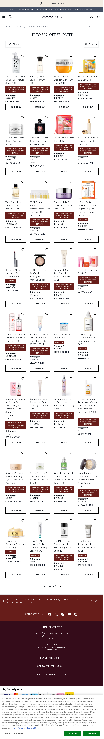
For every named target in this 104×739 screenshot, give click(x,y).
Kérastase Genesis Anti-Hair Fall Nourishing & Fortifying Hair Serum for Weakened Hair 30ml (15, 409)
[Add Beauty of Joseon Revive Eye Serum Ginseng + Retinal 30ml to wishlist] (47, 378)
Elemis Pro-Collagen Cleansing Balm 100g (15, 544)
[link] (91, 16)
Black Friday (19, 26)
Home (8, 26)
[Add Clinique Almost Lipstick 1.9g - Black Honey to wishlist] (23, 249)
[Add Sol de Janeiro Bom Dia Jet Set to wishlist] (71, 117)
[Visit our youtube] (69, 614)
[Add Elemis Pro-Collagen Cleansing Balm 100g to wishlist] (23, 520)
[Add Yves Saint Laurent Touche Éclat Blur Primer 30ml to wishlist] (95, 117)
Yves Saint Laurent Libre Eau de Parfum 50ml (15, 205)
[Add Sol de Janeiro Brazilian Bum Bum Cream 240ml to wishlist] (71, 56)
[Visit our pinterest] (75, 614)
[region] (52, 717)
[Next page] (60, 586)
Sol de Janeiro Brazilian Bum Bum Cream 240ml (63, 79)
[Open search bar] (10, 16)
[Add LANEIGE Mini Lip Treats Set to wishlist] (95, 249)
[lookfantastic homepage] (52, 16)
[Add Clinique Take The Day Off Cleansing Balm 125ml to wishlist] (71, 181)
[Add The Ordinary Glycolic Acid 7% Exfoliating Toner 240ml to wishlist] (95, 314)
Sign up (93, 601)
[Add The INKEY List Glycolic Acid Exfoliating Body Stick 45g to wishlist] (71, 520)
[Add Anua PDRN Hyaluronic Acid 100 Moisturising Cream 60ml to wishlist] (47, 520)
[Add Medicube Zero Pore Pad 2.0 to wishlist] (71, 314)
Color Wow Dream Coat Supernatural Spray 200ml (15, 79)
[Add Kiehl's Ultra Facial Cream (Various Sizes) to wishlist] (23, 117)
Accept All (73, 733)
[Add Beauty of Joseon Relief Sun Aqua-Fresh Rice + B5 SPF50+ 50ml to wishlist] (47, 314)
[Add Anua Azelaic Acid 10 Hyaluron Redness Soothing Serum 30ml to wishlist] (71, 452)
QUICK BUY (16, 107)
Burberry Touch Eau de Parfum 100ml (38, 79)
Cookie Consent (52, 644)
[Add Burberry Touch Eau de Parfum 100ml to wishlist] (47, 56)
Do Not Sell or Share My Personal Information (52, 649)
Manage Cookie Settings (14, 733)
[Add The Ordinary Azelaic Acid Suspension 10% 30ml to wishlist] (95, 520)
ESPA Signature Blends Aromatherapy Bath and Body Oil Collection (40, 209)
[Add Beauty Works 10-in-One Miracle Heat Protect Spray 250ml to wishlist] (71, 378)
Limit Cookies (91, 733)
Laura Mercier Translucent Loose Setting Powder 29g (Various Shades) (88, 480)
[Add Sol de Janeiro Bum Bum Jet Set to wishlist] (95, 56)
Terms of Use (33, 728)
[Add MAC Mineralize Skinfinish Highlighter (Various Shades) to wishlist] (47, 249)
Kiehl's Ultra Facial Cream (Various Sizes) (15, 141)
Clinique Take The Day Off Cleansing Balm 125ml (63, 205)
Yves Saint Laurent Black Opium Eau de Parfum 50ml (39, 141)
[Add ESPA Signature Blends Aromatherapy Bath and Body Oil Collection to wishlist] (47, 181)
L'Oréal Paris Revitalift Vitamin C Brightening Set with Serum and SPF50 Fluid (88, 209)
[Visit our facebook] (49, 614)
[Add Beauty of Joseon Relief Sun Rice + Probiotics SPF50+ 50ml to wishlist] (71, 249)
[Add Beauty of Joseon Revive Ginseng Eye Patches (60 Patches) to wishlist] (23, 452)
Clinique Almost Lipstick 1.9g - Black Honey (13, 273)
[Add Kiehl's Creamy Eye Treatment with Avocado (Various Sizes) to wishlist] (47, 452)
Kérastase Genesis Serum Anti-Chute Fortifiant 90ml (15, 337)
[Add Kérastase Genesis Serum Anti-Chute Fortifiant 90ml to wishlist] (23, 314)
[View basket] (98, 16)
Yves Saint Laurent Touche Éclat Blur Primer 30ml (88, 141)
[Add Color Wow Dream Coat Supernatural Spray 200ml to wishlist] (23, 56)
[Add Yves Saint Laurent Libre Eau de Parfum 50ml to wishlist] (23, 181)
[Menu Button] (3, 16)
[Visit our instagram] (62, 614)
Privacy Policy (17, 728)
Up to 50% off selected (52, 35)
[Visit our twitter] (56, 614)
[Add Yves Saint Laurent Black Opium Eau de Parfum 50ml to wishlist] (47, 117)
